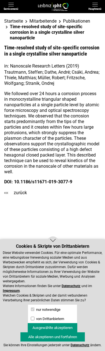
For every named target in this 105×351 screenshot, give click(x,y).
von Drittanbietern (49, 319)
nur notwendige (47, 309)
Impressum (11, 291)
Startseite (13, 21)
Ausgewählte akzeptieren (52, 328)
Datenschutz (71, 286)
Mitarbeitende (43, 21)
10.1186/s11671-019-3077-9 (43, 181)
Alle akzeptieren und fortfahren (52, 337)
